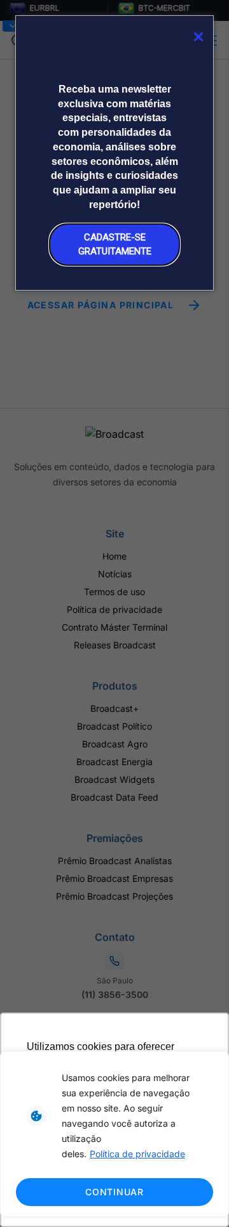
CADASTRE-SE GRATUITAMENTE (114, 244)
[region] (114, 1134)
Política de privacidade (137, 1153)
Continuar (114, 1191)
